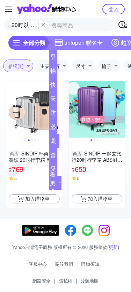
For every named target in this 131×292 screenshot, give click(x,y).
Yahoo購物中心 (46, 9)
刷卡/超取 (53, 142)
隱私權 (65, 280)
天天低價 (53, 100)
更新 (113, 247)
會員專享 (53, 156)
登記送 (53, 58)
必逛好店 (53, 128)
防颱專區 (53, 114)
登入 (113, 9)
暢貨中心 (53, 72)
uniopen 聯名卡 (83, 43)
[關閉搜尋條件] (43, 25)
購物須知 (90, 263)
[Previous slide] (10, 109)
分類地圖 (89, 280)
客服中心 (38, 263)
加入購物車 (37, 198)
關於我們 (64, 263)
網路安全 (41, 280)
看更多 (53, 182)
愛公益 (53, 170)
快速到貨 (53, 86)
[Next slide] (58, 109)
